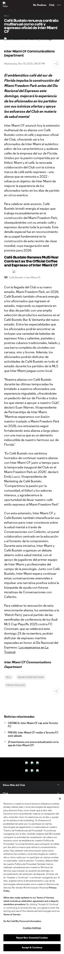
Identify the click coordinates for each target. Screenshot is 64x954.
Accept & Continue (32, 947)
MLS (8, 677)
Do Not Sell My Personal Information (22, 921)
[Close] (60, 798)
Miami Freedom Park (31, 677)
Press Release (15, 685)
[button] (59, 5)
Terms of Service (45, 897)
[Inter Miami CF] (6, 5)
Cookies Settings (32, 927)
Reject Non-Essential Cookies (32, 937)
